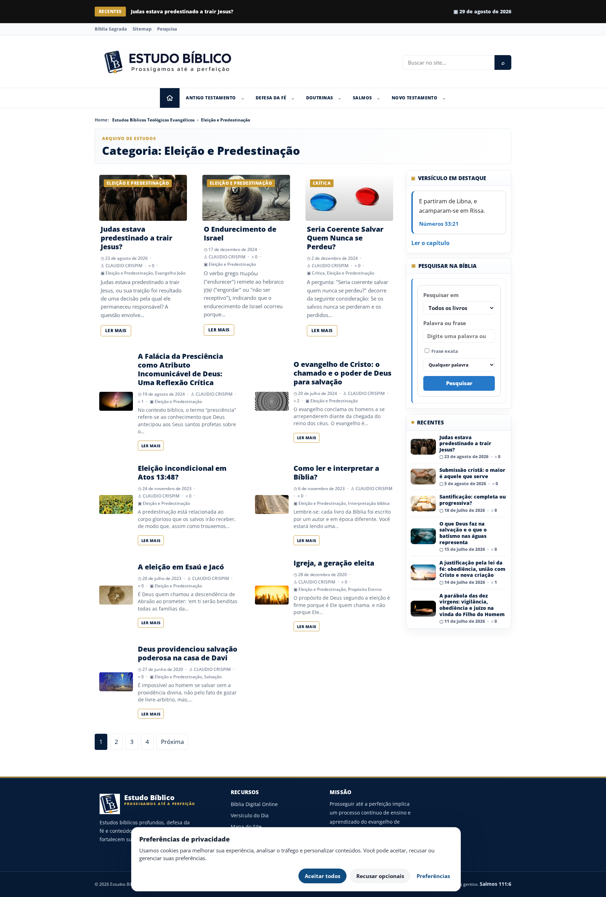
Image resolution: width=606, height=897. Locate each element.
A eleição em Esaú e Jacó (181, 567)
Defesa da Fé (271, 98)
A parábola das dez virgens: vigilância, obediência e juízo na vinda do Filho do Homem (472, 605)
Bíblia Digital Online (254, 804)
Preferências (433, 875)
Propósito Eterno (365, 589)
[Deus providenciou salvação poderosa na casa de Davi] (116, 681)
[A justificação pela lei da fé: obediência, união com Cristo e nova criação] (423, 572)
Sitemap (142, 29)
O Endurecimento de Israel (240, 233)
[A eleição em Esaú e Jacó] (116, 595)
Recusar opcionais (380, 875)
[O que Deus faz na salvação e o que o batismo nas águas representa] (423, 536)
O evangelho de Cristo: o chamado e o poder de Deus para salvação (342, 373)
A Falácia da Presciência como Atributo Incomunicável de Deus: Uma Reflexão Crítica (180, 369)
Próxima (172, 742)
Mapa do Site (246, 826)
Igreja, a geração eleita (334, 563)
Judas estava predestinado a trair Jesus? (136, 237)
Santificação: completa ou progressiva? (472, 499)
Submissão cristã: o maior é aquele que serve (189, 11)
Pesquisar (459, 383)
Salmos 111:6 (495, 883)
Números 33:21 (439, 223)
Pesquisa (167, 29)
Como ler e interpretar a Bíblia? (336, 472)
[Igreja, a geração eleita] (272, 595)
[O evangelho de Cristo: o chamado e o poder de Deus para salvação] (272, 401)
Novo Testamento (414, 98)
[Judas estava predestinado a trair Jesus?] (423, 447)
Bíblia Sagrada (111, 29)
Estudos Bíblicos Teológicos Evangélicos (153, 120)
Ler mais (116, 331)
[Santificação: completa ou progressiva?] (423, 504)
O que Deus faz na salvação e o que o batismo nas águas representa (463, 533)
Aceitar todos (322, 875)
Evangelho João (170, 273)
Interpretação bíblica (369, 503)
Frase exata (444, 351)
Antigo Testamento (211, 98)
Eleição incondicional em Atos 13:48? (182, 472)
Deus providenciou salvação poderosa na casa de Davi (187, 653)
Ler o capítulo (430, 243)
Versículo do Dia (250, 815)
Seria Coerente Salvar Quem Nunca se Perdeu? (345, 237)
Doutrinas (319, 98)
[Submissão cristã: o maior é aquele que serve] (423, 476)
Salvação (213, 677)
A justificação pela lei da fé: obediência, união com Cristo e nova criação (472, 568)
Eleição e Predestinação (225, 120)
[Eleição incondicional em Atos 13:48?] (116, 504)
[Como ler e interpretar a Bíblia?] (272, 504)
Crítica (318, 273)
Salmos (362, 98)
